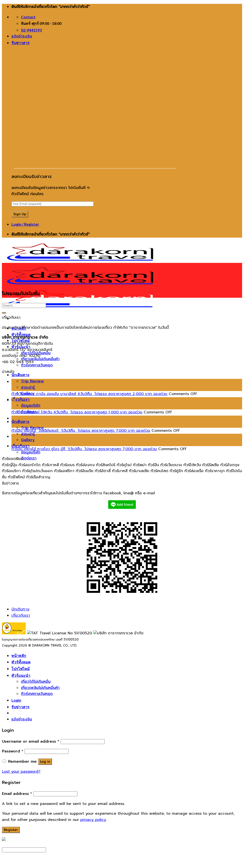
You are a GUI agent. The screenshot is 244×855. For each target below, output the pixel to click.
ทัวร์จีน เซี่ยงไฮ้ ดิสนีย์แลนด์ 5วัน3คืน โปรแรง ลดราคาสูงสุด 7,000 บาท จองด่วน (80, 430)
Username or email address (30, 741)
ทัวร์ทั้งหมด (20, 334)
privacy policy (93, 820)
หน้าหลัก (18, 655)
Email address (17, 794)
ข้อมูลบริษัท (30, 405)
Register (11, 829)
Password (12, 751)
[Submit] (4, 312)
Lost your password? (21, 771)
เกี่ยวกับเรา (20, 399)
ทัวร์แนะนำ (20, 675)
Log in (45, 761)
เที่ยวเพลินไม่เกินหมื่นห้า (40, 359)
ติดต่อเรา (28, 458)
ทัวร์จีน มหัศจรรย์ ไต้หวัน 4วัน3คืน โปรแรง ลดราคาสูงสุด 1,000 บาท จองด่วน (76, 412)
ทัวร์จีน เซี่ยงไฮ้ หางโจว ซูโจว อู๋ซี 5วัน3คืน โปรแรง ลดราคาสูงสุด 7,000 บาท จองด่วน (84, 449)
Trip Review (32, 381)
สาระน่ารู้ (28, 387)
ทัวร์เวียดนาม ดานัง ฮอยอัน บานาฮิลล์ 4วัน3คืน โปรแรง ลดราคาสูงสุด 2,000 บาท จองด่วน (89, 394)
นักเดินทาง (20, 374)
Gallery (28, 440)
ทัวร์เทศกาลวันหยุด (37, 365)
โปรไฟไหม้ (20, 668)
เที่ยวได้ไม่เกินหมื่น (36, 681)
